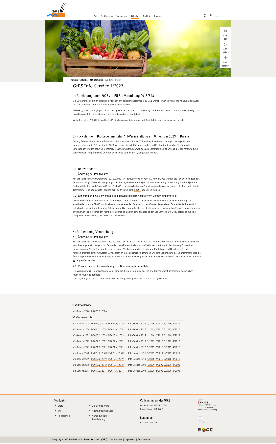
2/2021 (103, 347)
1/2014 (151, 335)
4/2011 (176, 353)
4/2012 (176, 347)
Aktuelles (135, 16)
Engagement (122, 16)
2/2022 (103, 341)
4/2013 (176, 341)
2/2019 (103, 359)
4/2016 (176, 323)
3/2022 (111, 341)
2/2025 (103, 323)
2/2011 (159, 353)
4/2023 (120, 335)
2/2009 (159, 365)
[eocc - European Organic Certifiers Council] (205, 430)
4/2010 (176, 359)
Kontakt (157, 16)
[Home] (56, 9)
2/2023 (103, 335)
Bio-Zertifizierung (100, 405)
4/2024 (120, 329)
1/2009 (151, 365)
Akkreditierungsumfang (207, 410)
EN (141, 422)
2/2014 (159, 335)
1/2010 (151, 359)
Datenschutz (116, 439)
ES (146, 422)
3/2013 (167, 341)
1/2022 (94, 341)
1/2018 (94, 365)
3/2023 (111, 335)
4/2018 (120, 365)
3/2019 (111, 359)
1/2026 (94, 311)
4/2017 (120, 370)
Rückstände (64, 415)
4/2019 (120, 359)
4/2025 (120, 323)
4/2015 (176, 329)
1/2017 (94, 370)
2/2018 (103, 365)
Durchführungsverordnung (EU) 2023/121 (101, 178)
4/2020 (120, 353)
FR (151, 422)
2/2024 (103, 329)
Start (60, 405)
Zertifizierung (106, 16)
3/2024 (111, 329)
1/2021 (94, 347)
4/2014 (176, 335)
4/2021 (120, 347)
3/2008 (167, 370)
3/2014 (167, 335)
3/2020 (111, 353)
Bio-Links (147, 16)
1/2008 (151, 370)
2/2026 (103, 311)
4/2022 (120, 341)
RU (156, 422)
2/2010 (159, 359)
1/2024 (94, 329)
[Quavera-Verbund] (202, 419)
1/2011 (151, 353)
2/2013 (159, 341)
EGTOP (76, 110)
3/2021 (111, 347)
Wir (95, 16)
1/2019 (94, 359)
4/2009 (176, 365)
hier (133, 152)
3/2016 (167, 323)
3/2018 (111, 365)
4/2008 (176, 370)
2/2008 (159, 370)
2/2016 (159, 323)
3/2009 (167, 365)
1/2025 (94, 323)
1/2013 (151, 341)
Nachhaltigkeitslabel (102, 410)
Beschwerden (144, 439)
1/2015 (151, 329)
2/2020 (103, 353)
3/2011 (167, 353)
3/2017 (111, 370)
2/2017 (103, 370)
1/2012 (151, 347)
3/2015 (167, 329)
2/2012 (159, 347)
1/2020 (94, 353)
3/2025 (111, 323)
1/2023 (94, 335)
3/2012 (167, 347)
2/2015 (159, 329)
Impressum (130, 439)
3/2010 (167, 359)
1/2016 (151, 323)
